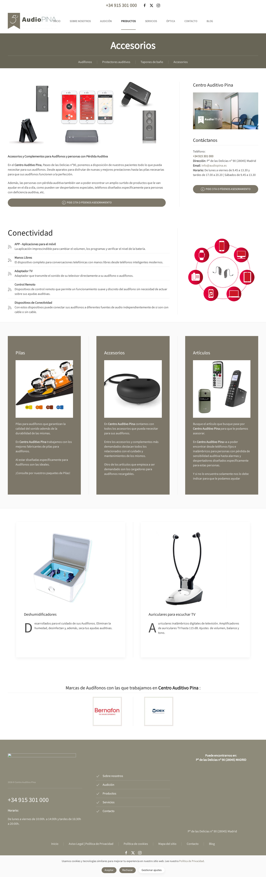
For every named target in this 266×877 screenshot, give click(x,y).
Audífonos (85, 62)
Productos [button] (128, 21)
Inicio (56, 21)
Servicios (151, 21)
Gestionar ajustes (152, 870)
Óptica (170, 21)
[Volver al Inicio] (32, 21)
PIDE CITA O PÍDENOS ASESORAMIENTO (89, 203)
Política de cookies (136, 844)
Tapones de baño (152, 62)
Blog (210, 21)
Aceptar (109, 870)
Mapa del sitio (167, 844)
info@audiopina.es (214, 165)
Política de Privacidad (191, 861)
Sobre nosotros (80, 21)
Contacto (190, 21)
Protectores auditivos (116, 62)
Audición (106, 21)
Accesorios (181, 62)
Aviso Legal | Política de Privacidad (91, 844)
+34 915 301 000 (121, 5)
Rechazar (127, 870)
